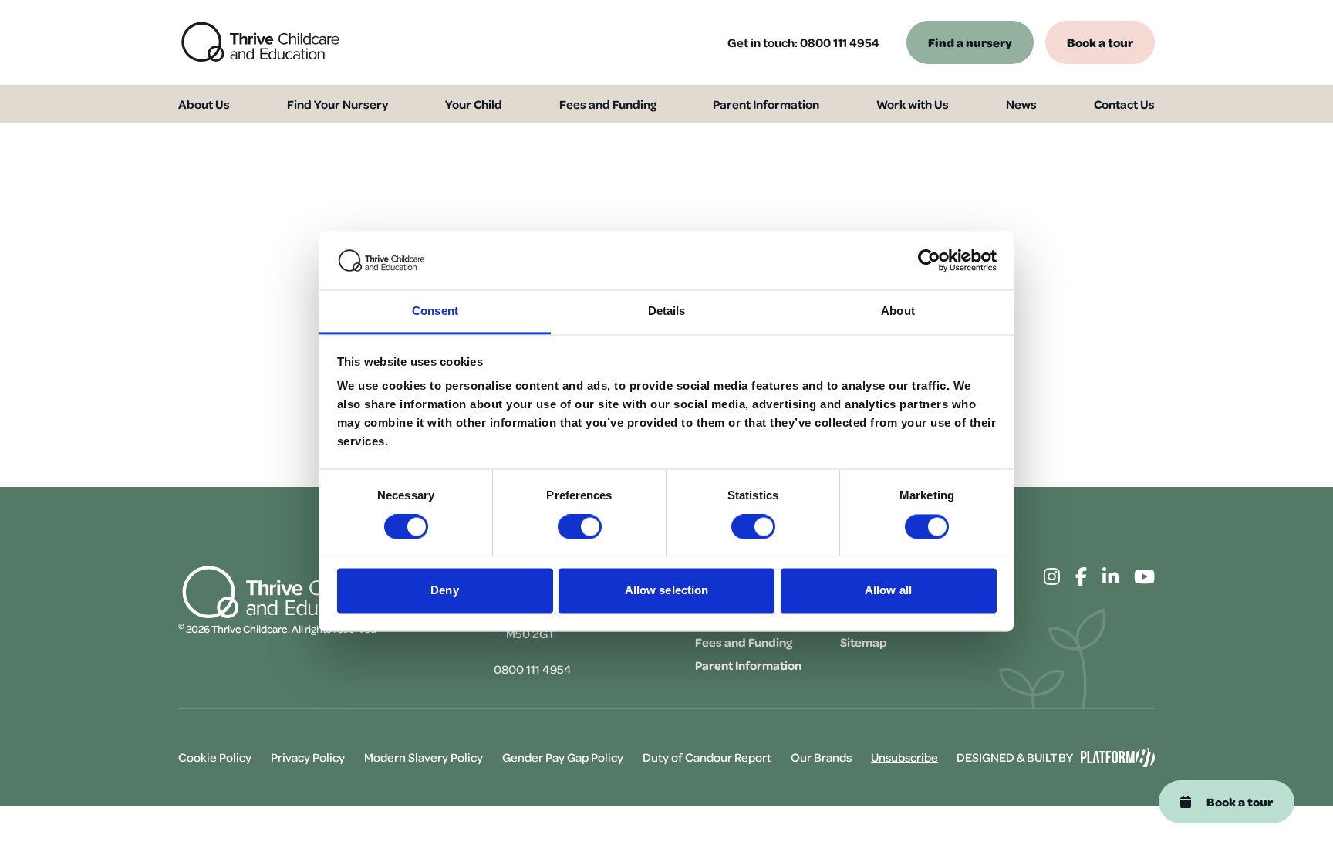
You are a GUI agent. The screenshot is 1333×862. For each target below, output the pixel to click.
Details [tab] (667, 311)
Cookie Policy (214, 757)
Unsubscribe (904, 757)
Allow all (888, 590)
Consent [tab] (435, 311)
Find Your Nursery (337, 104)
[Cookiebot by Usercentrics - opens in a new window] (929, 260)
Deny (444, 590)
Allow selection (667, 590)
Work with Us (912, 104)
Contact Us (1124, 104)
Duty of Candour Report (707, 757)
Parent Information (766, 104)
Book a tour (1100, 42)
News (1021, 104)
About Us (204, 104)
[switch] (580, 526)
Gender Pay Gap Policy (562, 757)
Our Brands (821, 757)
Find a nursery (970, 42)
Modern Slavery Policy (423, 757)
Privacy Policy (308, 757)
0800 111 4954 (839, 42)
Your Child (473, 104)
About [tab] (898, 311)
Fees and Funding (607, 104)
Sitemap (863, 642)
